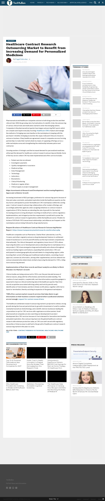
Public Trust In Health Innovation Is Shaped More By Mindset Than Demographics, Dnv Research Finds (35, 364)
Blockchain (62, 2)
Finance (92, 2)
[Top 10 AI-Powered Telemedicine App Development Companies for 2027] (15, 353)
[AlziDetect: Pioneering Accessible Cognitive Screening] (36, 376)
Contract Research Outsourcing (31, 330)
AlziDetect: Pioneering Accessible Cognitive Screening (35, 386)
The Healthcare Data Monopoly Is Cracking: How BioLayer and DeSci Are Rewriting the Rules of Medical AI (56, 388)
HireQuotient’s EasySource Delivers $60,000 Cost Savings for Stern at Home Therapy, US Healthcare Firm (56, 364)
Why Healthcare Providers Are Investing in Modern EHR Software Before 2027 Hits (15, 387)
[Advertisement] (52, 21)
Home (32, 2)
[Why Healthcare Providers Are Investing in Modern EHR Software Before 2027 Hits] (15, 376)
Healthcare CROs (43, 130)
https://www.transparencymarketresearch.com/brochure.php (36, 230)
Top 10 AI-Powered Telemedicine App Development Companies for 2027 (13, 363)
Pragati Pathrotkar (21, 59)
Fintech (40, 2)
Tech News (50, 2)
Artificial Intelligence (78, 2)
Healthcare (49, 330)
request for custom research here (31, 299)
